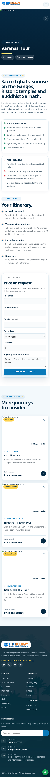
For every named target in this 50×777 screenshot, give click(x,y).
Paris (28, 695)
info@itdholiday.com (17, 749)
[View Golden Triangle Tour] (43, 611)
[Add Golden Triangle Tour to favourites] (44, 554)
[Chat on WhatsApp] (45, 772)
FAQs (3, 707)
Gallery (4, 699)
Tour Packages (7, 682)
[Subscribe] (46, 733)
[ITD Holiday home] (11, 4)
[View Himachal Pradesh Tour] (43, 541)
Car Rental (5, 686)
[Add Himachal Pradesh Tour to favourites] (44, 486)
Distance (30, 709)
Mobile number (11, 307)
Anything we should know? (16, 354)
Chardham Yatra (13, 455)
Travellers (8, 342)
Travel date (9, 331)
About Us (5, 678)
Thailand (30, 678)
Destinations (7, 691)
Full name (8, 295)
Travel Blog (6, 703)
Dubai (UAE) (31, 682)
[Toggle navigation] (46, 4)
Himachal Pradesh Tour (17, 522)
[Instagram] (9, 664)
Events (4, 695)
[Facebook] (3, 664)
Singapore (30, 691)
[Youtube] (15, 664)
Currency (30, 705)
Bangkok (30, 686)
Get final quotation (23, 371)
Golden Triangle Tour (16, 590)
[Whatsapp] (20, 664)
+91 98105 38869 (15, 742)
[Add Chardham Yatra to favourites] (44, 419)
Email (11, 319)
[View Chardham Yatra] (43, 473)
